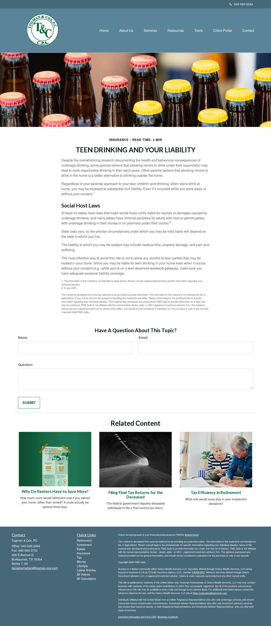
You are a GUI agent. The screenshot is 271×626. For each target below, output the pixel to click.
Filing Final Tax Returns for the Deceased (135, 494)
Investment (84, 545)
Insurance (83, 553)
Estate (81, 549)
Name (22, 337)
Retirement (84, 540)
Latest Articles (86, 570)
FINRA (195, 572)
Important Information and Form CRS (137, 616)
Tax (79, 557)
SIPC (202, 572)
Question (25, 364)
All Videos (83, 574)
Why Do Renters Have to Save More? (55, 491)
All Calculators (86, 578)
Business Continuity (168, 616)
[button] (126, 30)
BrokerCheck (192, 534)
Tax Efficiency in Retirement (216, 492)
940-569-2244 (243, 4)
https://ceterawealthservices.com (210, 593)
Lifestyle (82, 566)
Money (81, 561)
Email (143, 337)
